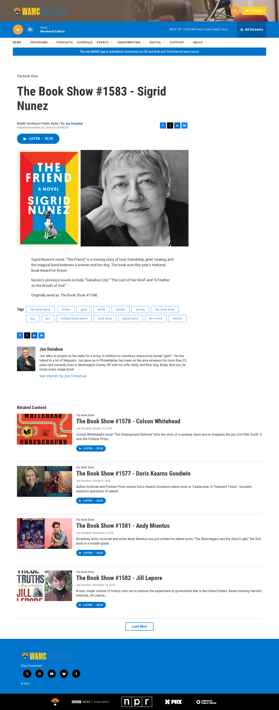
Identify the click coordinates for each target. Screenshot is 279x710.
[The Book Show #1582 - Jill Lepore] (44, 585)
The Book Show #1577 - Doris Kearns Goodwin (133, 473)
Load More (139, 626)
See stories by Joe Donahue (63, 375)
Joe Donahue (74, 123)
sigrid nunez (131, 318)
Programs (39, 42)
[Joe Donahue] (26, 359)
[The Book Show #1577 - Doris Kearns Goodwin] (44, 481)
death (101, 309)
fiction (66, 309)
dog (32, 318)
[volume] (30, 29)
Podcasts (65, 42)
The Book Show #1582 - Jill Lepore (119, 577)
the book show (164, 309)
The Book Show (27, 76)
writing (140, 309)
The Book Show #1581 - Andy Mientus (123, 525)
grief (84, 309)
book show (105, 318)
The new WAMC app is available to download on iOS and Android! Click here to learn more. (139, 51)
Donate (255, 11)
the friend (155, 318)
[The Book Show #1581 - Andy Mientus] (44, 533)
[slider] (36, 29)
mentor (177, 318)
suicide (120, 309)
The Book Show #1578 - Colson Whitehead (128, 421)
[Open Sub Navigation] (24, 42)
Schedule (85, 42)
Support (177, 42)
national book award (74, 318)
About (198, 42)
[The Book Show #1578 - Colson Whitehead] (44, 429)
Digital (155, 42)
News (17, 42)
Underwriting (129, 42)
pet (48, 318)
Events (103, 42)
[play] (18, 29)
